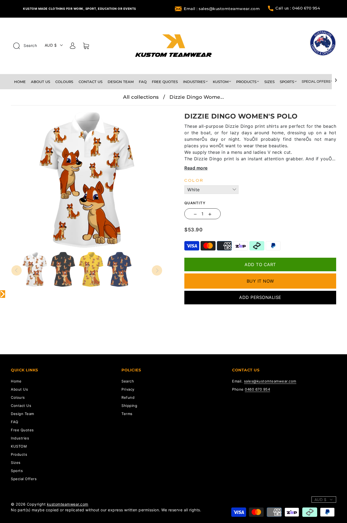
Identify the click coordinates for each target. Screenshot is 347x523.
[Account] (72, 46)
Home (20, 81)
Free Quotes (165, 81)
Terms (127, 414)
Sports (287, 81)
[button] (26, 109)
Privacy (127, 389)
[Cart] (86, 47)
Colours (64, 81)
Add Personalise (260, 297)
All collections (141, 97)
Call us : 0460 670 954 (297, 8)
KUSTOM (221, 81)
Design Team (121, 81)
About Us (40, 81)
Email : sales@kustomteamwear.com (222, 8)
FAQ (143, 81)
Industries (194, 81)
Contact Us (90, 81)
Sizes (269, 81)
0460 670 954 (257, 389)
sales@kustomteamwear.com (270, 381)
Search (30, 45)
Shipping (129, 405)
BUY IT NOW (260, 281)
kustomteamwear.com (67, 504)
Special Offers (316, 82)
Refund (127, 397)
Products (246, 81)
